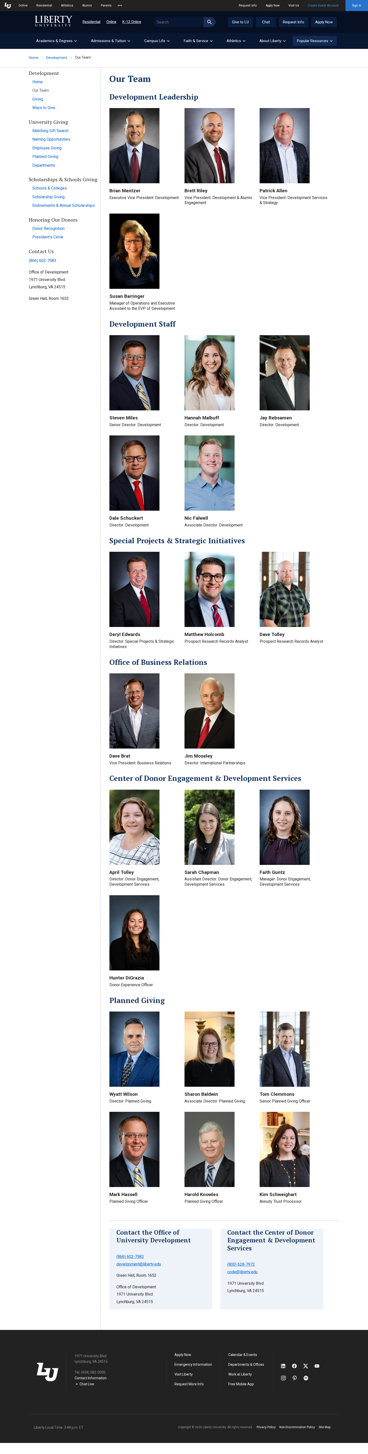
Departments (43, 165)
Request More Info (189, 1384)
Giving (37, 99)
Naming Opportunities (51, 139)
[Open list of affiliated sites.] (119, 5)
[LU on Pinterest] (296, 1378)
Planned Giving (45, 156)
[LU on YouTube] (319, 1366)
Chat (266, 22)
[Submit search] (210, 22)
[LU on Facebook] (297, 1366)
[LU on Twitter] (308, 1366)
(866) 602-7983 (42, 260)
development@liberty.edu (138, 1264)
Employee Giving (47, 148)
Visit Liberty (183, 1374)
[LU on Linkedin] (285, 1366)
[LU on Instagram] (285, 1378)
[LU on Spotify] (308, 1378)
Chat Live (87, 1384)
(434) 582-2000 (93, 1372)
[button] (315, 41)
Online (23, 5)
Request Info (248, 5)
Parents (106, 5)
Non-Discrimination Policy (297, 1427)
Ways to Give (43, 107)
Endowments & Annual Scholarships (63, 205)
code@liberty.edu (242, 1271)
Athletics (67, 5)
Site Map (324, 1427)
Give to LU (240, 22)
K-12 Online (131, 22)
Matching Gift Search (50, 130)
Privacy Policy (266, 1427)
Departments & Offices (246, 1364)
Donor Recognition (48, 228)
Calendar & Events (242, 1355)
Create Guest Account (323, 5)
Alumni (87, 5)
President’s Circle (47, 237)
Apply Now (273, 5)
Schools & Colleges (49, 188)
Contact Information (91, 1378)
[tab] (56, 41)
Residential (44, 5)
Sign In (356, 5)
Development (56, 58)
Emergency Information (193, 1364)
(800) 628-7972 (241, 1264)
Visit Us (293, 5)
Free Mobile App (241, 1384)
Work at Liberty (240, 1374)
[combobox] (185, 22)
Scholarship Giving (48, 197)
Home (33, 58)
